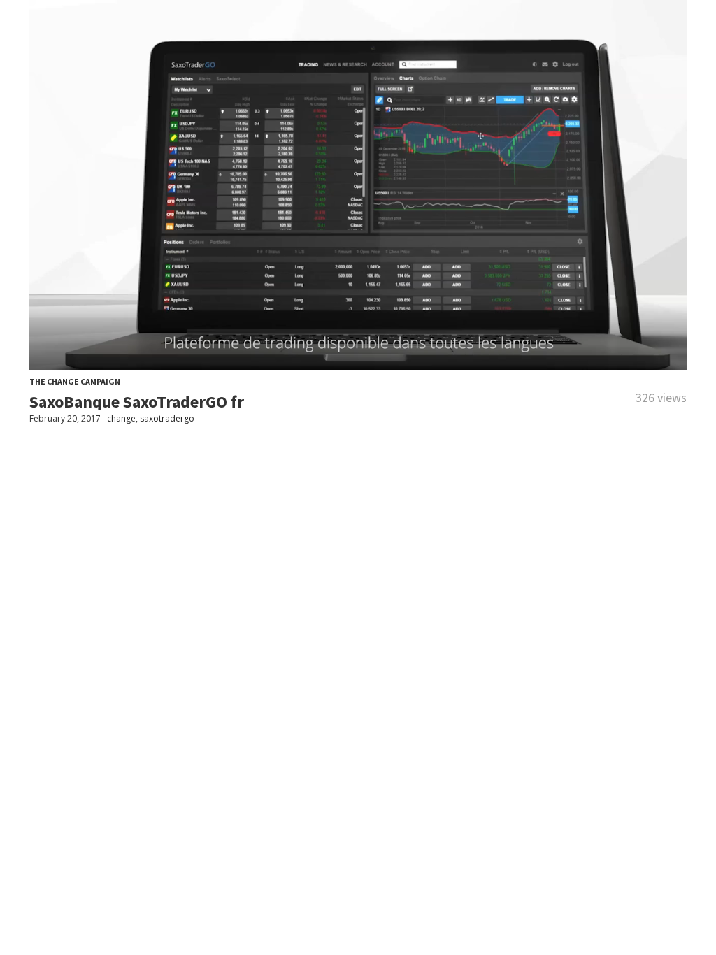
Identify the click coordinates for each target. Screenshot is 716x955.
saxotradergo (167, 418)
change (121, 418)
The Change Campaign (74, 381)
